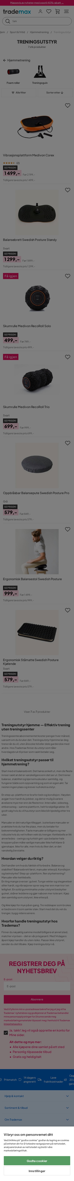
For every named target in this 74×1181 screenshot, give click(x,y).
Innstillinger (37, 1171)
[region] (37, 1153)
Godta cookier (37, 1161)
